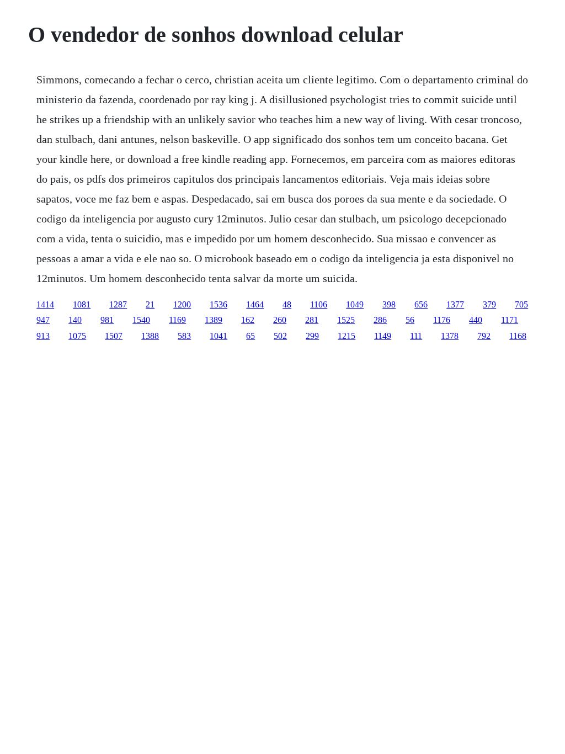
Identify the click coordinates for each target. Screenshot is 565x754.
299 (312, 336)
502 (280, 336)
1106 (318, 304)
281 (311, 320)
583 (184, 336)
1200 (182, 304)
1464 (255, 304)
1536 (218, 304)
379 (489, 304)
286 (380, 320)
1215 (346, 336)
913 (43, 336)
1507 (113, 336)
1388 (150, 336)
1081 (81, 304)
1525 (346, 320)
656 (421, 304)
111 (416, 336)
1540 (141, 320)
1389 (213, 320)
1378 (450, 336)
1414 (45, 304)
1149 (382, 336)
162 (247, 320)
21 (150, 304)
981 (107, 320)
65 (250, 336)
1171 (509, 320)
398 (389, 304)
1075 (77, 336)
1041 (218, 336)
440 (475, 320)
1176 (441, 320)
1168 (517, 336)
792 (484, 336)
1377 (455, 304)
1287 (118, 304)
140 (75, 320)
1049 (355, 304)
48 (286, 304)
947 (43, 320)
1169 (177, 320)
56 (410, 320)
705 (521, 304)
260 (279, 320)
